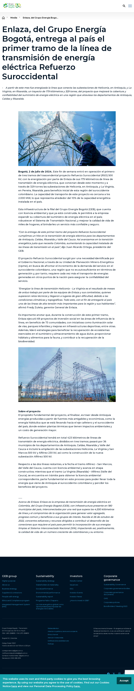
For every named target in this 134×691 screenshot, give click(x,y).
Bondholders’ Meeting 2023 (115, 606)
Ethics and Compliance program (15, 600)
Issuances (74, 585)
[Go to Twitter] (114, 674)
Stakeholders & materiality (47, 585)
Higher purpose (8, 581)
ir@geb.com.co (24, 656)
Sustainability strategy (45, 581)
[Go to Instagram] (119, 674)
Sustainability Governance (115, 584)
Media (13, 18)
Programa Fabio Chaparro (47, 600)
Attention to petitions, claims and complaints (62, 631)
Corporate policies (112, 602)
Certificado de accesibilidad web (58, 641)
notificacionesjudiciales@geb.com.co (14, 653)
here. (77, 686)
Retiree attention (53, 628)
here (14, 686)
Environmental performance (48, 593)
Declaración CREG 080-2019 (11, 658)
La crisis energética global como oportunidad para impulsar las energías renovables (50, 606)
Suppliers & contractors (12, 593)
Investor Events (76, 593)
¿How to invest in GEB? (79, 600)
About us (6, 585)
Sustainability (45, 576)
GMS (106, 598)
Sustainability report (44, 596)
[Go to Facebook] (108, 674)
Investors (76, 576)
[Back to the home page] (12, 5)
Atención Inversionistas (55, 638)
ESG (71, 589)
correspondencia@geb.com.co (12, 651)
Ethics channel (53, 634)
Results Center (76, 581)
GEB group (9, 576)
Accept (124, 680)
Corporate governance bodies (117, 588)
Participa (51, 644)
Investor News (76, 596)
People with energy (10, 596)
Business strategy (9, 589)
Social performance (44, 589)
